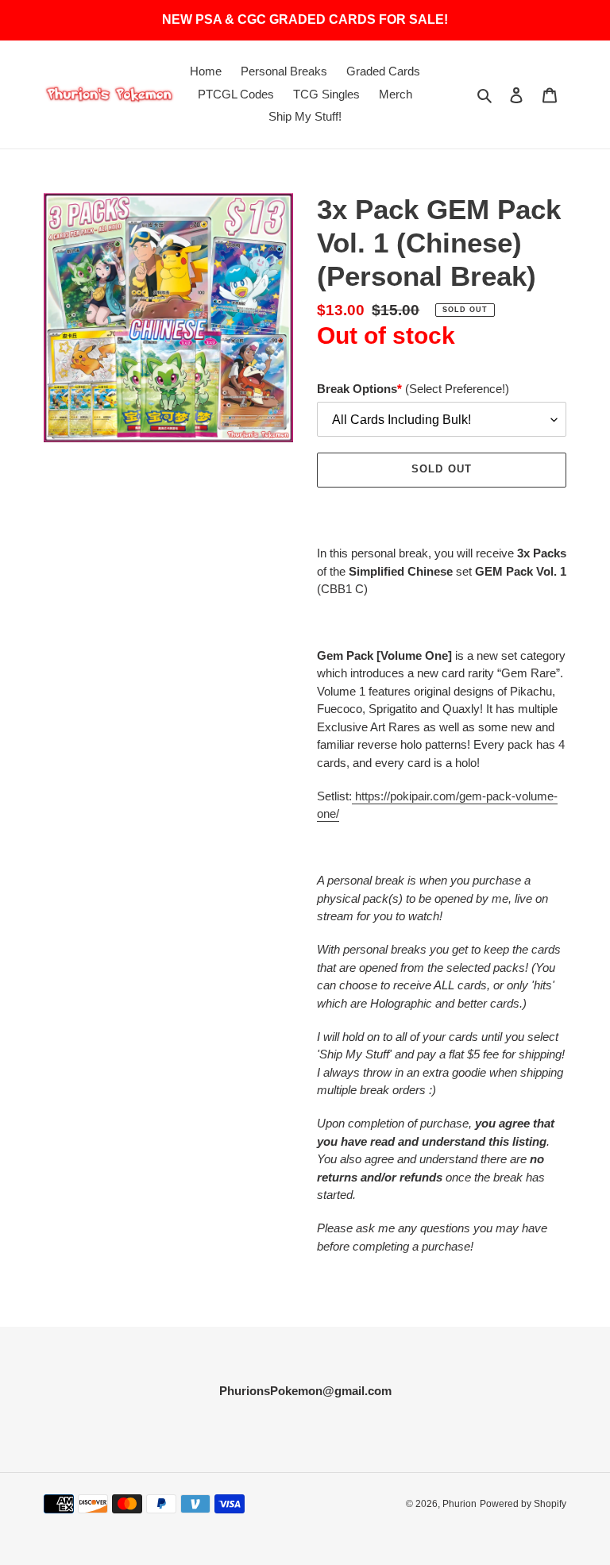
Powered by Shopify (523, 1503)
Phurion (459, 1503)
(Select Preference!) (413, 388)
